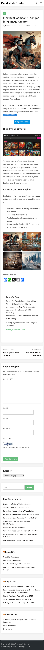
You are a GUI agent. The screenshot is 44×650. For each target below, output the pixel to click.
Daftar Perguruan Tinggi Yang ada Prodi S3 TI (20, 540)
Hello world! (7, 629)
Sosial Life (10, 581)
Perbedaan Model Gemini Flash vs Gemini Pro (20, 531)
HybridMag (26, 646)
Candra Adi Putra (10, 26)
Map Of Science (9, 626)
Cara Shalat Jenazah (11, 557)
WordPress (14, 646)
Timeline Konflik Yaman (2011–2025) (17, 599)
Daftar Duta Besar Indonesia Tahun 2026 (18, 586)
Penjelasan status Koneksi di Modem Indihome (20, 518)
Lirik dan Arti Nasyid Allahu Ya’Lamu (16, 564)
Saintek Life (11, 614)
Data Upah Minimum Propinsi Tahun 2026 (19, 603)
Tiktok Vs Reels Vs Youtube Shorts (16, 508)
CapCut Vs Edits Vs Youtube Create (17, 504)
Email (5, 418)
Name (5, 408)
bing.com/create (10, 115)
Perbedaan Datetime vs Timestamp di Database (21, 514)
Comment (8, 379)
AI (4, 13)
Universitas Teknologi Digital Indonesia (20, 307)
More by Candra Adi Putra (15, 330)
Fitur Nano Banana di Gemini (14, 527)
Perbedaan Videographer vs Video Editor (18, 511)
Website (6, 428)
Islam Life (10, 552)
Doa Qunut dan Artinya (12, 560)
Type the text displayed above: (17, 448)
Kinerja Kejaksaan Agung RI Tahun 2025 (18, 596)
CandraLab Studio (12, 3)
